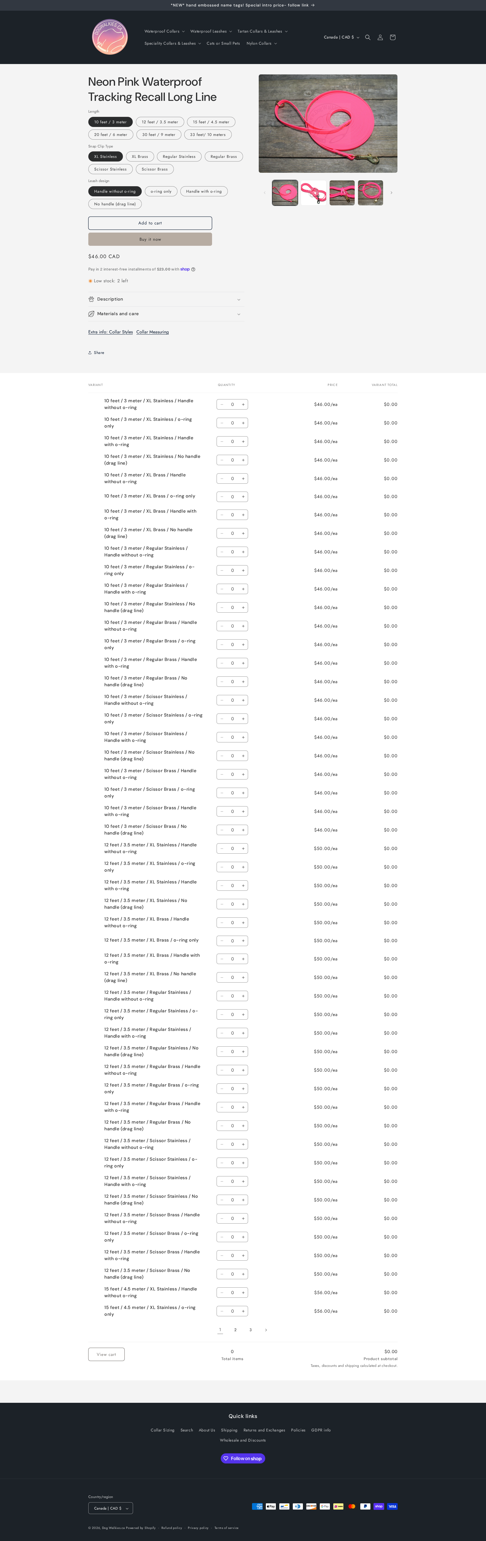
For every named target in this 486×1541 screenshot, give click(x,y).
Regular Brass (224, 156)
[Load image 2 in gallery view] (313, 193)
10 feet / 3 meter (110, 122)
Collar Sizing (163, 1430)
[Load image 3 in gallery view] (342, 193)
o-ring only (161, 191)
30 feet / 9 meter (159, 134)
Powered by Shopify (141, 1528)
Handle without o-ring (115, 191)
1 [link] (220, 1329)
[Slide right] (391, 193)
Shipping (229, 1430)
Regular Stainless (179, 156)
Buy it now (150, 239)
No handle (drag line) (115, 204)
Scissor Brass (155, 169)
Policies (298, 1430)
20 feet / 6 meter (110, 134)
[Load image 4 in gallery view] (370, 193)
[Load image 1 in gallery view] (285, 193)
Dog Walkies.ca (113, 1528)
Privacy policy (198, 1528)
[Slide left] (264, 193)
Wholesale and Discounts (243, 1440)
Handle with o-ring (204, 191)
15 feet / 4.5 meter (211, 122)
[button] (164, 31)
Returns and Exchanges (264, 1430)
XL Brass (140, 156)
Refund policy (171, 1528)
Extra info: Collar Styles (110, 332)
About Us (207, 1430)
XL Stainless (105, 156)
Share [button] (99, 352)
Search (187, 1430)
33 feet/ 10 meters (208, 134)
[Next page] (266, 1330)
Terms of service (227, 1528)
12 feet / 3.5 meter (160, 122)
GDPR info (321, 1430)
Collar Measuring (152, 332)
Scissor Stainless (110, 169)
